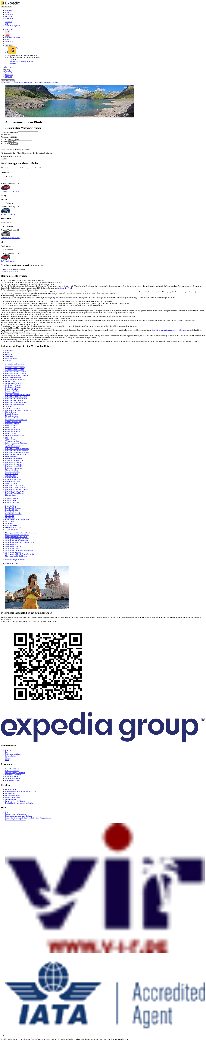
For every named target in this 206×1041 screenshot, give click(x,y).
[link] (23, 10)
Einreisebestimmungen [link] (12, 795)
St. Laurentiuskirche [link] (12, 529)
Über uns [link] (8, 750)
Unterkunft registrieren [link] (12, 754)
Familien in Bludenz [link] (12, 393)
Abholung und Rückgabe (9, 132)
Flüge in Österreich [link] (11, 776)
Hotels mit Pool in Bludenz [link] (14, 400)
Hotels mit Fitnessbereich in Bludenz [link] (17, 395)
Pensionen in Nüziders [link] (12, 481)
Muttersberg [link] (9, 523)
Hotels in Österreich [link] (12, 771)
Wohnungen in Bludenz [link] (13, 429)
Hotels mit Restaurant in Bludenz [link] (16, 402)
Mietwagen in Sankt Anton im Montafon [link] (19, 550)
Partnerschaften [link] (10, 756)
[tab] (9, 351)
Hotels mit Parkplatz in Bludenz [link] (16, 399)
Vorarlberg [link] (8, 71)
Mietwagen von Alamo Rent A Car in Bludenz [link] (21, 533)
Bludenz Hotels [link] (10, 412)
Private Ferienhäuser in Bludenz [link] (16, 420)
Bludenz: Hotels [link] (10, 495)
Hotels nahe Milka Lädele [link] (14, 466)
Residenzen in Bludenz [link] (13, 422)
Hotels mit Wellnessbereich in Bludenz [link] (18, 410)
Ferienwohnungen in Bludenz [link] (15, 379)
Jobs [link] (6, 752)
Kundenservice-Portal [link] (64, 288)
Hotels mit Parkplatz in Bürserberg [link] (17, 451)
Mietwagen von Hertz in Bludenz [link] (16, 540)
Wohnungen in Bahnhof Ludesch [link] (16, 375)
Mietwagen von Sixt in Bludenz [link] (16, 556)
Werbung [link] (8, 758)
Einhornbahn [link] (9, 516)
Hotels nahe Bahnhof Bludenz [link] (15, 372)
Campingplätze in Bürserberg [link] (15, 445)
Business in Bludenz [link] (12, 391)
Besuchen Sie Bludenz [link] (12, 508)
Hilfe (7, 39)
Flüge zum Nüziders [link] (12, 502)
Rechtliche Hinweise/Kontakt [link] (15, 801)
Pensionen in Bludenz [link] (12, 418)
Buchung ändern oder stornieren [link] (16, 814)
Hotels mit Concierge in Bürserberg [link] (17, 449)
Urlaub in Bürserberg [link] (12, 512)
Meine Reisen (9, 41)
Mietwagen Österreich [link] (12, 778)
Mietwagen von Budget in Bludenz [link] (17, 539)
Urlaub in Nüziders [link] (11, 525)
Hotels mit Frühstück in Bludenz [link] (16, 397)
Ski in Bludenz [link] (10, 406)
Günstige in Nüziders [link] (12, 472)
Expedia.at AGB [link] (10, 789)
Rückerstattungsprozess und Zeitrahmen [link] (18, 816)
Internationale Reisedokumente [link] (15, 820)
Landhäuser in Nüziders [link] (13, 479)
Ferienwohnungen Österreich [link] (15, 773)
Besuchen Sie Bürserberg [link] (13, 514)
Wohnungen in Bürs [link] (12, 441)
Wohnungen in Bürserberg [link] (14, 460)
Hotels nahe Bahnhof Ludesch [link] (15, 373)
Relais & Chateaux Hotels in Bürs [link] (16, 435)
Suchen (4, 159)
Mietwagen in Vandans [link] (13, 552)
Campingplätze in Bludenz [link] (14, 383)
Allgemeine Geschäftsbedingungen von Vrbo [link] (20, 791)
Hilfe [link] (7, 812)
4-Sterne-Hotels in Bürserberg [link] (15, 368)
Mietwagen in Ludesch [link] (13, 546)
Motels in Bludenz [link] (11, 416)
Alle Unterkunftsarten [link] (12, 780)
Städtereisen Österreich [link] (13, 775)
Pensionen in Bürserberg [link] (13, 458)
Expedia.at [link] (8, 67)
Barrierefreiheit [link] (10, 793)
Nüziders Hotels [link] (10, 476)
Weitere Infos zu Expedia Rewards (21, 61)
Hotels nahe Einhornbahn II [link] (14, 464)
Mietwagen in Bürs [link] (11, 544)
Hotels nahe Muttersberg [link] (13, 468)
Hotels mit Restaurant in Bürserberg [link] (17, 452)
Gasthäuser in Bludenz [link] (12, 385)
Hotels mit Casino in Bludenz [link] (15, 485)
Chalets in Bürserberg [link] (12, 447)
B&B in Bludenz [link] (11, 381)
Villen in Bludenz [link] (11, 425)
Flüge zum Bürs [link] (10, 500)
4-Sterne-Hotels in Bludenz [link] (14, 366)
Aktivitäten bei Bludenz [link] (13, 563)
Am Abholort (5, 135)
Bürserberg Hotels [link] (11, 456)
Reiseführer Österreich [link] (12, 769)
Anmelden (9, 45)
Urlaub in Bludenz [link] (11, 506)
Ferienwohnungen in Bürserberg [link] (16, 443)
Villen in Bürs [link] (10, 439)
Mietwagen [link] (9, 75)
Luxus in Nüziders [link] (11, 474)
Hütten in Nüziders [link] (11, 478)
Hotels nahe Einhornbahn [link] (13, 462)
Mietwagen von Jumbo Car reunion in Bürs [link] (20, 542)
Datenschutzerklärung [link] (12, 797)
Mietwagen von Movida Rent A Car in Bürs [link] (20, 554)
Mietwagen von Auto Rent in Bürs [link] (17, 535)
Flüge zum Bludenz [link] (11, 499)
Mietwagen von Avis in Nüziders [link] (16, 537)
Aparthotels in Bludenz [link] (13, 377)
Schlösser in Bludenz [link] (12, 424)
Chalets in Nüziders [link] (11, 470)
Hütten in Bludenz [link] (11, 414)
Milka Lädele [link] (9, 521)
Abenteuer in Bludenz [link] (12, 408)
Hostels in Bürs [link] (10, 433)
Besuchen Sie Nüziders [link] (13, 527)
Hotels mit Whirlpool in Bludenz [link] (16, 491)
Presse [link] (7, 760)
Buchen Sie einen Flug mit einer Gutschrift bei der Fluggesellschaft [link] (28, 818)
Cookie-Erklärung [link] (11, 799)
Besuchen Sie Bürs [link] (11, 510)
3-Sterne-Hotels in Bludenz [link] (14, 364)
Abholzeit (4, 141)
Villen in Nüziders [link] (11, 483)
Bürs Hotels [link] (9, 437)
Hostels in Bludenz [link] (11, 389)
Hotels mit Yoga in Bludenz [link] (14, 404)
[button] (103, 346)
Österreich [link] (8, 73)
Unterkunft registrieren (12, 37)
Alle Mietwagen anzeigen (9, 271)
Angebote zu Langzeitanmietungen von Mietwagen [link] (169, 330)
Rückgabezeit (5, 143)
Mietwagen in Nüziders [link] (13, 548)
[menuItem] (9, 83)
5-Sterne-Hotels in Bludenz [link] (14, 370)
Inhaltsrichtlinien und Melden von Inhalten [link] (19, 803)
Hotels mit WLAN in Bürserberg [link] (16, 454)
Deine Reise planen (8, 80)
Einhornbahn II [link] (10, 518)
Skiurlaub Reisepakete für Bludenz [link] (17, 519)
